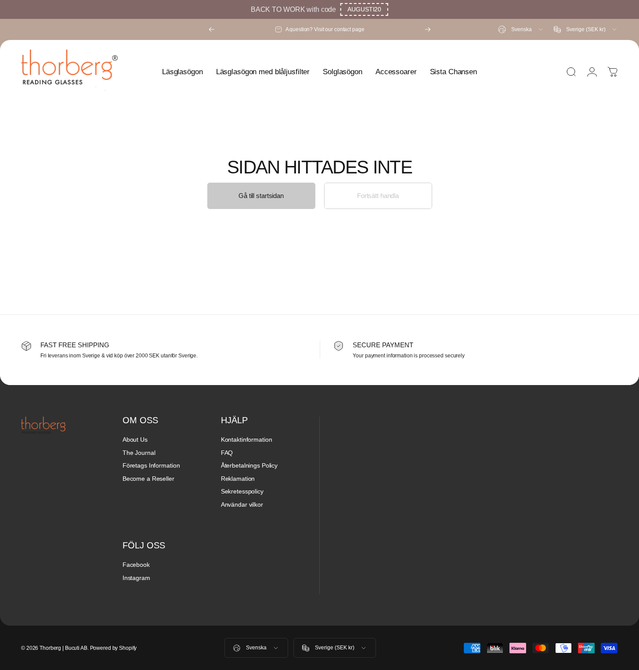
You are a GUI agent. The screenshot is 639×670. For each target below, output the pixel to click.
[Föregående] (211, 29)
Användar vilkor (242, 504)
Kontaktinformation (246, 439)
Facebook (136, 564)
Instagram (136, 577)
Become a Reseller (148, 478)
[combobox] (521, 29)
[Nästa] (427, 29)
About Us (135, 439)
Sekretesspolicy (242, 491)
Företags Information (151, 465)
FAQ (227, 452)
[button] (364, 9)
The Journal (139, 452)
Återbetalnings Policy (249, 465)
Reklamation (238, 478)
